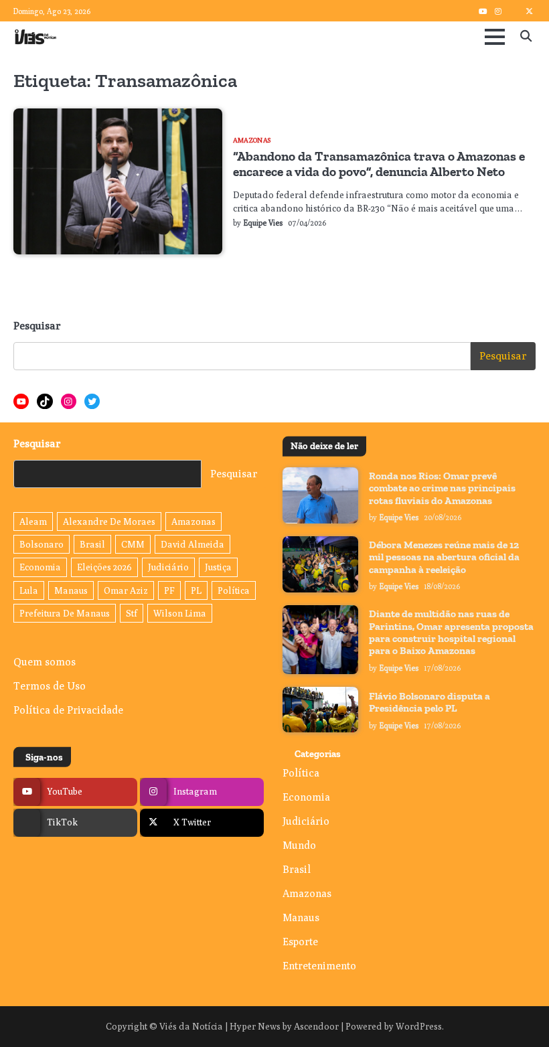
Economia (40, 567)
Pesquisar (37, 325)
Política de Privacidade (68, 710)
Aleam (33, 521)
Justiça (218, 567)
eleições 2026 (104, 567)
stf (131, 613)
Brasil (92, 544)
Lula (28, 590)
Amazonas (251, 140)
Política (234, 590)
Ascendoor (316, 1026)
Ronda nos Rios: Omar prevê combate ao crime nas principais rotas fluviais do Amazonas (442, 488)
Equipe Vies (263, 223)
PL (196, 590)
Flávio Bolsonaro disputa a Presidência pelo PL (429, 702)
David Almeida (192, 544)
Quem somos (44, 661)
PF (169, 590)
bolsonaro (41, 544)
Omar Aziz (126, 590)
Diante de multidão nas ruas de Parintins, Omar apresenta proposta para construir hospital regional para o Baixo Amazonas (451, 632)
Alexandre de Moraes (109, 521)
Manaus (71, 590)
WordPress (419, 1026)
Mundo (299, 845)
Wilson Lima (179, 613)
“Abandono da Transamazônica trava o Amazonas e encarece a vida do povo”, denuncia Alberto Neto (379, 164)
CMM (133, 544)
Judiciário (168, 567)
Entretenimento (319, 965)
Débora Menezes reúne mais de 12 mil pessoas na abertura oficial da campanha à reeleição (444, 557)
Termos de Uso (49, 685)
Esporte (300, 941)
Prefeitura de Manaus (64, 613)
